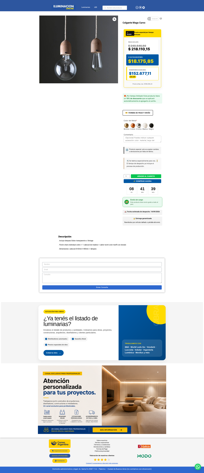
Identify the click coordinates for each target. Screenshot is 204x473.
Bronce (126, 129)
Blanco (145, 129)
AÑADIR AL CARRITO (146, 176)
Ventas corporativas (102, 442)
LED (95, 7)
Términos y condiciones (102, 445)
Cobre (132, 129)
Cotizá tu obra (53, 352)
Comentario (128, 134)
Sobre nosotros (102, 440)
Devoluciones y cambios (102, 447)
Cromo (139, 129)
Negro (151, 129)
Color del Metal (130, 120)
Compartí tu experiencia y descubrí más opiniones (102, 463)
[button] (153, 19)
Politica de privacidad (102, 451)
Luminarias (85, 7)
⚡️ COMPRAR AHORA (142, 181)
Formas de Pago (102, 449)
